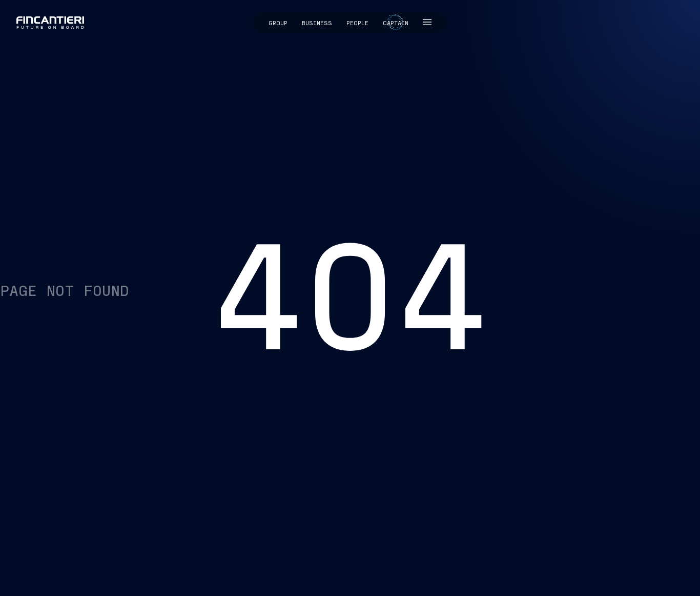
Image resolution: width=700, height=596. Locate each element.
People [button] (357, 22)
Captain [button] (395, 22)
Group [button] (278, 22)
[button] (427, 22)
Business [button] (317, 22)
